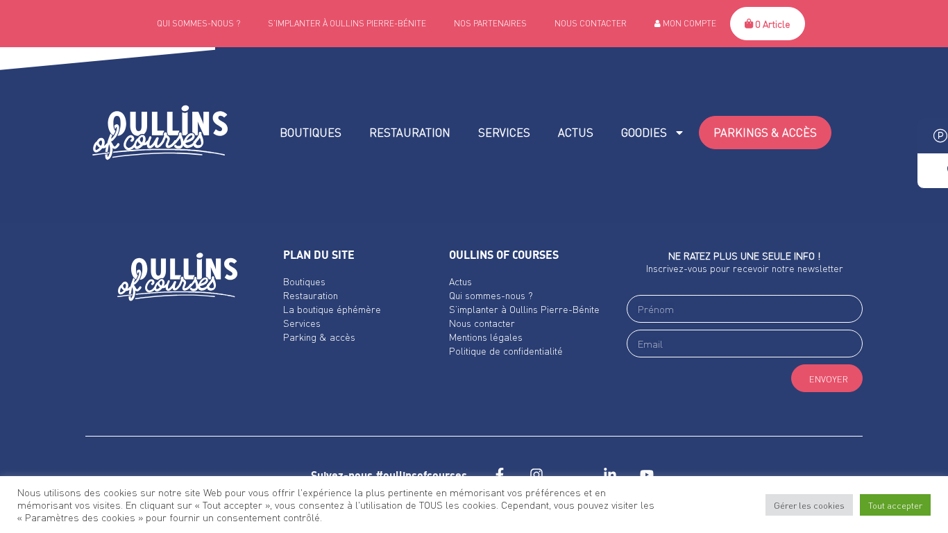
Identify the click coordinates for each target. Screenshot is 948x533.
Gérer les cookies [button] (809, 505)
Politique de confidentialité (506, 350)
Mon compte (688, 23)
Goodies (644, 132)
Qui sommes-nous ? (198, 23)
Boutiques (310, 132)
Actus (575, 132)
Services (504, 132)
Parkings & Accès (765, 132)
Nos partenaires (490, 23)
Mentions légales (486, 336)
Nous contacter (591, 23)
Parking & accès (319, 336)
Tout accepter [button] (895, 505)
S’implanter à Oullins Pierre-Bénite (347, 23)
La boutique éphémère (332, 309)
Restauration (409, 132)
